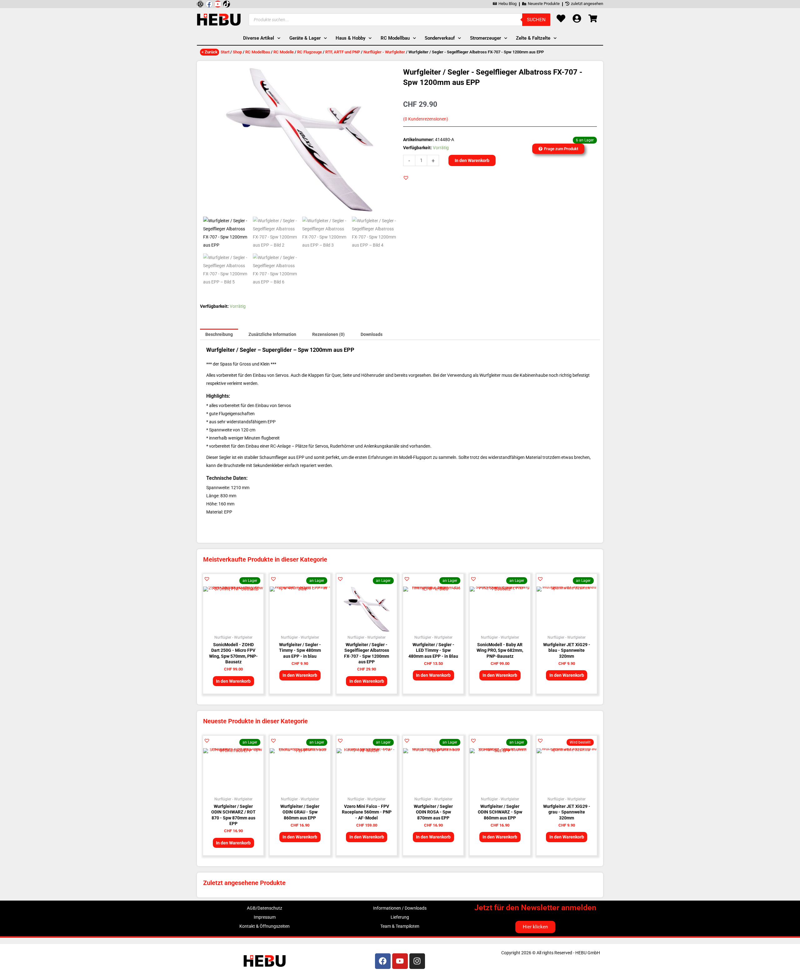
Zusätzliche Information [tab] (272, 334)
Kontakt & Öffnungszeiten (264, 926)
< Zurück (210, 52)
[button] (406, 177)
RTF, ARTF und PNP (342, 52)
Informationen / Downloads (400, 908)
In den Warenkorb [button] (233, 681)
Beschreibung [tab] (219, 334)
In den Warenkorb (472, 160)
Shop (237, 52)
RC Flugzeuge (309, 52)
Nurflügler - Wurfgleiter (384, 52)
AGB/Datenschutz (264, 908)
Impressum (265, 917)
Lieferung (400, 917)
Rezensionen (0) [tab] (328, 334)
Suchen (536, 19)
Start (225, 52)
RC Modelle (283, 52)
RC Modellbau (257, 52)
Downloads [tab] (371, 334)
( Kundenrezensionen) (425, 119)
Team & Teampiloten (399, 926)
